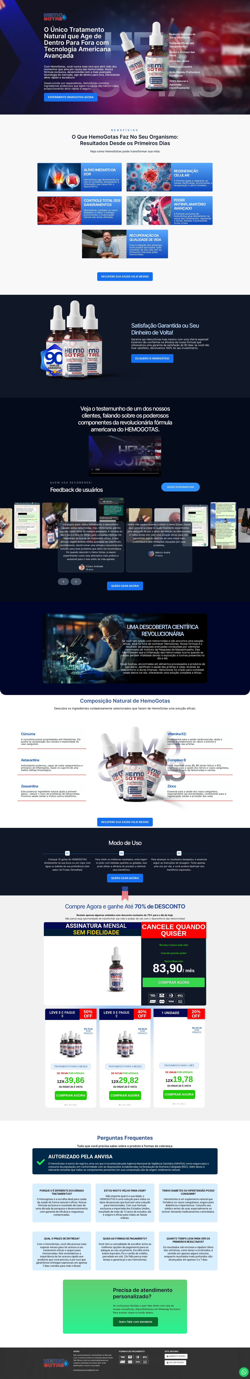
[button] (63, 581)
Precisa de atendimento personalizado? (142, 1293)
